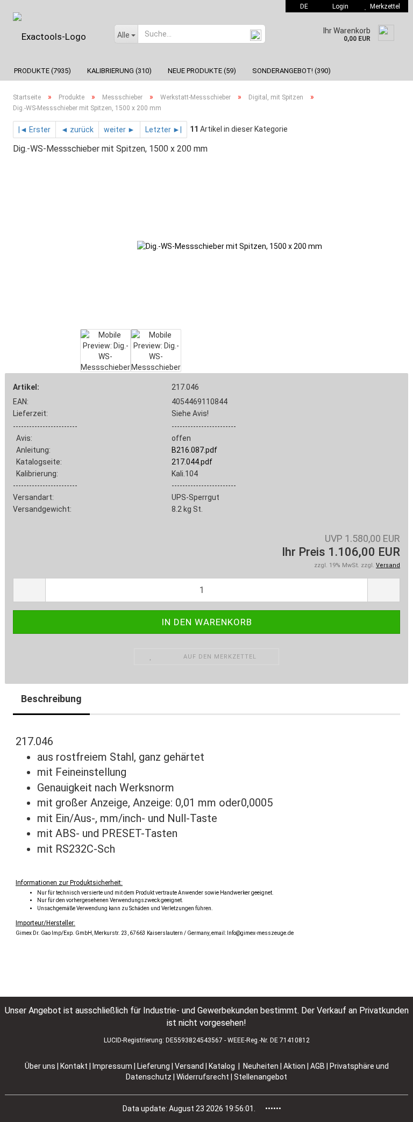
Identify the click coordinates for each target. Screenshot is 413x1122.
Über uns (40, 1066)
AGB (318, 1066)
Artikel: (26, 387)
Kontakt (74, 1066)
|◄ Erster (34, 129)
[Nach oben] (383, 1106)
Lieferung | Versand (171, 1066)
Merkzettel (383, 6)
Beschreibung (51, 698)
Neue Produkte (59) (202, 71)
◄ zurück (77, 129)
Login (338, 6)
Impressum (113, 1066)
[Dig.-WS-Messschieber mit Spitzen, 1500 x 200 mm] (229, 245)
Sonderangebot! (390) (291, 71)
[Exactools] (55, 36)
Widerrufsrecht (203, 1077)
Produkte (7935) (42, 71)
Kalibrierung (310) (119, 71)
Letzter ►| (163, 129)
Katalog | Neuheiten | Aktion (257, 1066)
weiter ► (119, 129)
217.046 (185, 387)
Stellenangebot (260, 1077)
